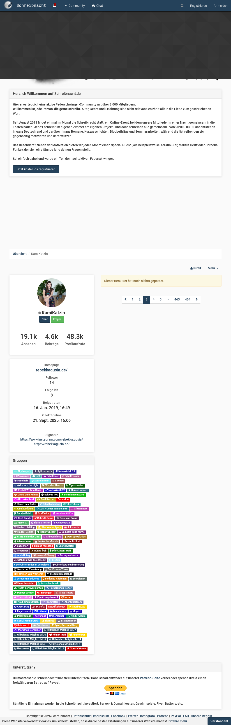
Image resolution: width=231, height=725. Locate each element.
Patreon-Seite (150, 678)
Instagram (147, 716)
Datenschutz (82, 716)
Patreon (163, 716)
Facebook (118, 716)
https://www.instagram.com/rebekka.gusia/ (51, 439)
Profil (197, 268)
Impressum (101, 716)
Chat (99, 5)
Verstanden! (219, 721)
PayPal (176, 716)
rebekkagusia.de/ (51, 370)
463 (177, 299)
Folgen (57, 319)
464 (187, 299)
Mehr (215, 269)
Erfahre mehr (178, 721)
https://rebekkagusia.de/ (52, 444)
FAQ (186, 716)
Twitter (132, 716)
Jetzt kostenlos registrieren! (36, 169)
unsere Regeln (201, 716)
